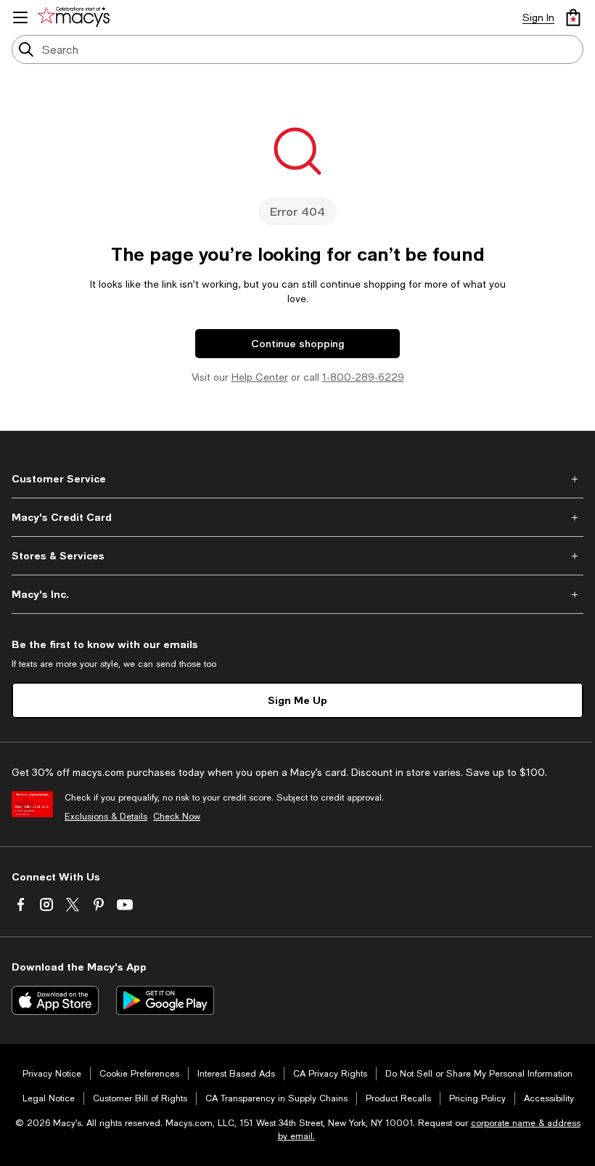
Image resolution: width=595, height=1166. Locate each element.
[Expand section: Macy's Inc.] (297, 594)
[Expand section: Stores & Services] (297, 556)
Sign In (538, 17)
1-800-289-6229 (363, 377)
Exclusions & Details (106, 816)
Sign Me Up (297, 700)
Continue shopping (297, 343)
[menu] (20, 17)
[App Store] (55, 1000)
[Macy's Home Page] (76, 17)
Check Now (176, 816)
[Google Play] (165, 1000)
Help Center (259, 377)
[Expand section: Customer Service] (297, 479)
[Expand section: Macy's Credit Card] (297, 517)
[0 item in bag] (573, 17)
